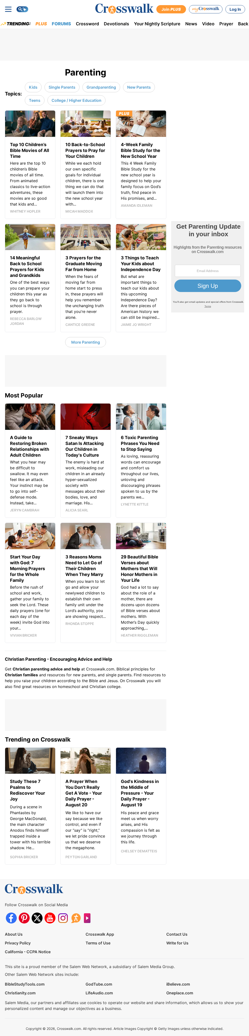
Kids (33, 87)
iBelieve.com (178, 984)
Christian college (104, 686)
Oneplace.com (179, 992)
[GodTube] (88, 918)
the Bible (90, 680)
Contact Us (176, 934)
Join (171, 9)
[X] (37, 918)
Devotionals (116, 23)
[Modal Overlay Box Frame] (207, 266)
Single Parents (62, 87)
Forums (61, 23)
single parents (119, 674)
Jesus (112, 680)
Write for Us (177, 943)
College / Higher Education (76, 100)
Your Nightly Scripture (157, 23)
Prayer (226, 23)
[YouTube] (49, 918)
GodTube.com (99, 984)
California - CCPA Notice (28, 951)
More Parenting (85, 342)
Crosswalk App (100, 934)
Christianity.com (20, 992)
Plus (41, 23)
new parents (84, 674)
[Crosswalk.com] (124, 9)
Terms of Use (98, 943)
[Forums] (75, 918)
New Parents (139, 87)
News (191, 23)
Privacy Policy (18, 943)
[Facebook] (11, 918)
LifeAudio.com (99, 992)
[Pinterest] (24, 918)
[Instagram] (62, 918)
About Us (14, 934)
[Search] (22, 9)
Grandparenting (101, 87)
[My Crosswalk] (205, 9)
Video (208, 23)
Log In (235, 9)
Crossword (87, 23)
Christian (13, 674)
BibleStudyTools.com (24, 984)
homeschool (69, 686)
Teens (34, 100)
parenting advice (47, 669)
